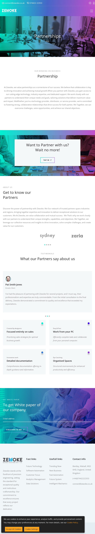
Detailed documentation (19, 360)
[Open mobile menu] (91, 11)
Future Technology (34, 466)
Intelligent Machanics (58, 483)
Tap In (46, 160)
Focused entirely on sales (20, 331)
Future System (55, 479)
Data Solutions (32, 483)
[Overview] (90, 3)
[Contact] (94, 3)
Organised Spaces (62, 360)
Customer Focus (33, 475)
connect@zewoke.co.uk (14, 3)
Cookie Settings (31, 529)
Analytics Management (35, 479)
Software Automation (35, 470)
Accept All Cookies (13, 529)
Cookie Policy (72, 522)
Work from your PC (63, 331)
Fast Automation (56, 475)
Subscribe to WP (14, 430)
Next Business (55, 470)
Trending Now (55, 466)
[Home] (9, 11)
